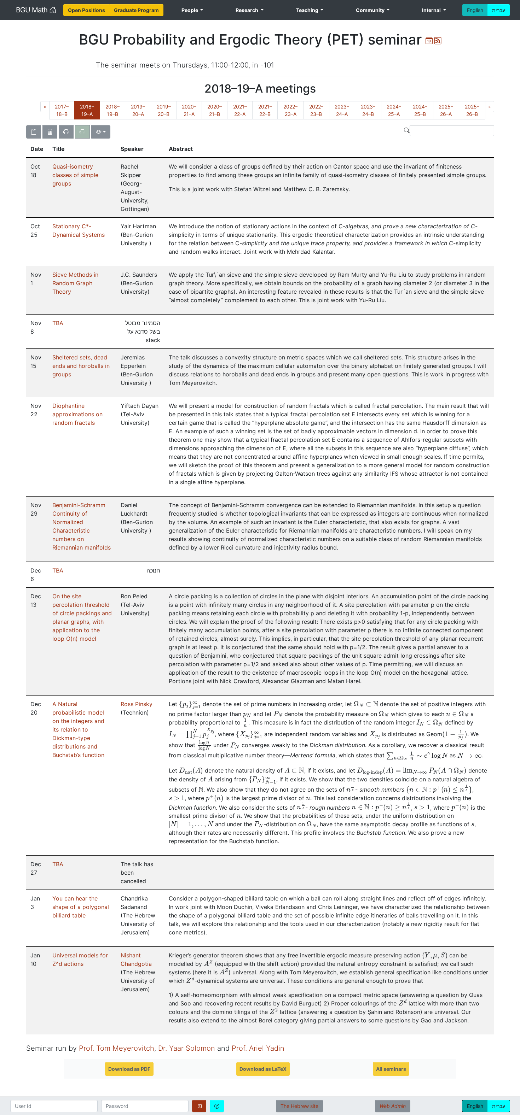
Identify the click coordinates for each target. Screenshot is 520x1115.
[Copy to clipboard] (33, 132)
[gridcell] (37, 188)
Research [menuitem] (247, 10)
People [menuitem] (190, 10)
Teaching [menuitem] (307, 10)
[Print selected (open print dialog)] (82, 132)
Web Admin (393, 1106)
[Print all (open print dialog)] (66, 132)
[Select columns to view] (100, 132)
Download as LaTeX (263, 1069)
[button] (37, 149)
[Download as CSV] (49, 132)
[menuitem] (86, 10)
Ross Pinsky (136, 704)
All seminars (391, 1069)
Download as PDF (129, 1069)
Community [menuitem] (371, 10)
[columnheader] (37, 149)
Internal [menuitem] (432, 10)
